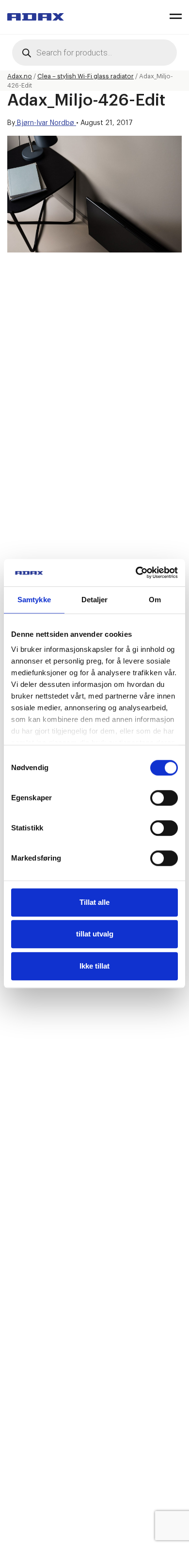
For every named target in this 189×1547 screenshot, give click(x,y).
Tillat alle (94, 902)
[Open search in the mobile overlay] (94, 53)
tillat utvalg (94, 934)
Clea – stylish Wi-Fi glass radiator (85, 76)
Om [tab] (155, 599)
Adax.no (19, 76)
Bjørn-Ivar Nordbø (45, 123)
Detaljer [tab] (94, 599)
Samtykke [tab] (34, 599)
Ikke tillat (94, 966)
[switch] (164, 798)
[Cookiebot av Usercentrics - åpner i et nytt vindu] (136, 572)
